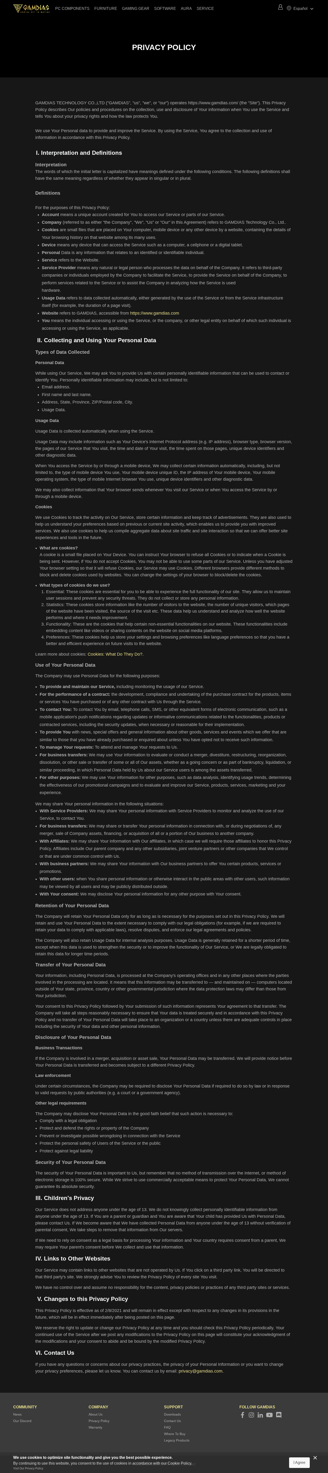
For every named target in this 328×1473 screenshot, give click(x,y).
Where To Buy (174, 1434)
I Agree (299, 1463)
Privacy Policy (99, 1421)
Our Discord (22, 1421)
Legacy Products (176, 1440)
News (17, 1414)
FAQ (167, 1427)
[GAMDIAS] (33, 8)
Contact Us (172, 1421)
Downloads (172, 1414)
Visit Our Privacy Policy (28, 1468)
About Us (96, 1414)
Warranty (95, 1427)
